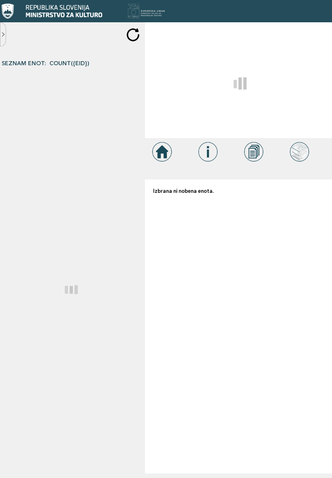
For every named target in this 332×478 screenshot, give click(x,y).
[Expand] (3, 34)
